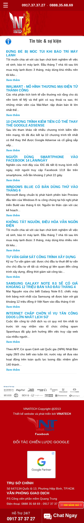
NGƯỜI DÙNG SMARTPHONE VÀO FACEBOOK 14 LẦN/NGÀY (42, 158)
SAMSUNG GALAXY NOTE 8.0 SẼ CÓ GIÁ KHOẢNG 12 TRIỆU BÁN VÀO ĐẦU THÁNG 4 (42, 285)
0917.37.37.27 (33, 5)
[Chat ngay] (65, 515)
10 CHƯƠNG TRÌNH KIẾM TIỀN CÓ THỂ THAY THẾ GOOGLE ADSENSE (42, 123)
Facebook (42, 434)
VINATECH (64, 413)
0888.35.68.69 (61, 5)
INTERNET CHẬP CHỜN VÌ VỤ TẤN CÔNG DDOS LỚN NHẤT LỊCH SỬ (42, 315)
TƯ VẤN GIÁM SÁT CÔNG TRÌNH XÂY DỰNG (41, 257)
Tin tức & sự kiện (45, 40)
